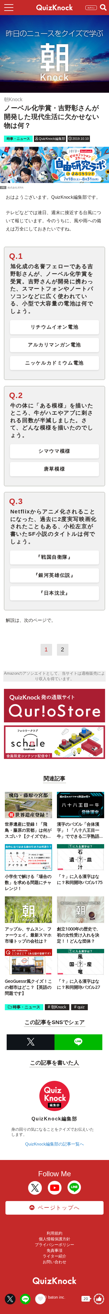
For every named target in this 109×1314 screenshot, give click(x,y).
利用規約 (54, 1233)
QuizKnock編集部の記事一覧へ (54, 1144)
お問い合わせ (54, 1262)
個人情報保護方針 (54, 1239)
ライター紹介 (54, 1256)
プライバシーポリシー (54, 1244)
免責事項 (54, 1250)
